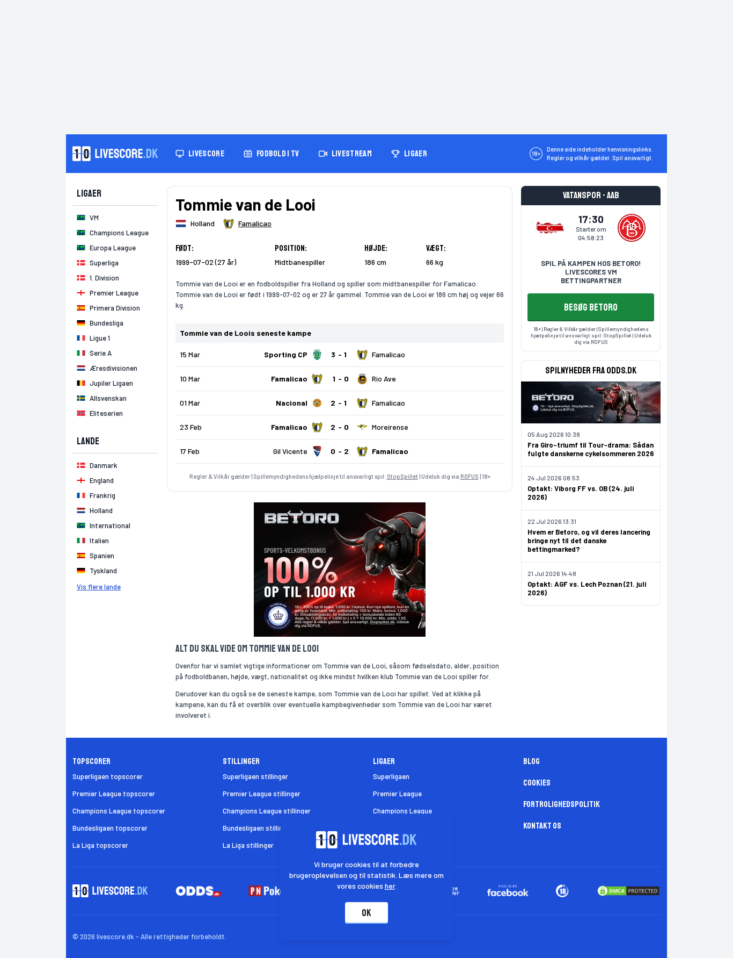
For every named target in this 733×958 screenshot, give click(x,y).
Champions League (402, 810)
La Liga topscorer (100, 845)
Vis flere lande (99, 586)
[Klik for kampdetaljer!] (339, 354)
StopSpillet (402, 476)
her (390, 885)
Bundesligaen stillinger (258, 828)
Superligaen (391, 776)
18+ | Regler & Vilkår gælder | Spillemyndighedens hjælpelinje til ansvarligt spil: (590, 332)
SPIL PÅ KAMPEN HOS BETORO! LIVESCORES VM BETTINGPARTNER (591, 272)
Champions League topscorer (118, 810)
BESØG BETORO (591, 307)
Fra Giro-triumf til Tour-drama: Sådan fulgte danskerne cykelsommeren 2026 (590, 449)
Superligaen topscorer (107, 776)
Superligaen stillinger (255, 776)
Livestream (352, 153)
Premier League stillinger (261, 793)
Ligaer (415, 153)
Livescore (206, 153)
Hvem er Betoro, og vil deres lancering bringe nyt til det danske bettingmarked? (588, 540)
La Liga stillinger (248, 845)
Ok (366, 913)
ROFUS (469, 476)
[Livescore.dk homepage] (115, 153)
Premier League (397, 793)
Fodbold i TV (277, 153)
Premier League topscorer (113, 793)
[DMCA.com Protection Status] (628, 890)
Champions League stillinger (267, 810)
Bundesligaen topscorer (110, 828)
